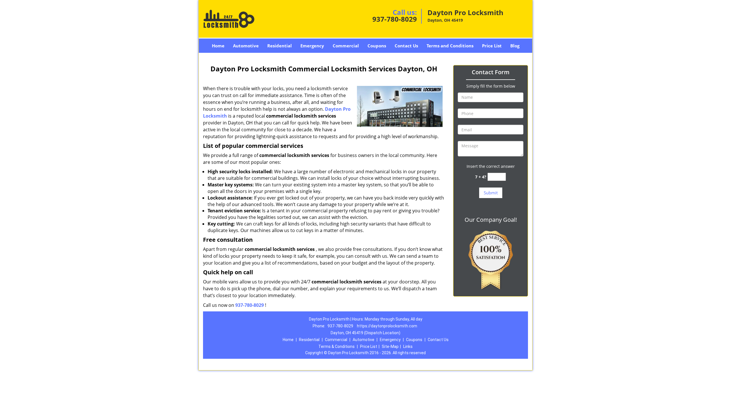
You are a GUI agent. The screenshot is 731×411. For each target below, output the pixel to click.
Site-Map (390, 346)
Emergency (312, 46)
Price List (492, 46)
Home (218, 46)
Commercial (346, 46)
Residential (279, 46)
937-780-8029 (394, 19)
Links (408, 346)
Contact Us (406, 46)
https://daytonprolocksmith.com (387, 326)
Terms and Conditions (450, 46)
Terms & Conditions (336, 346)
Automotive (246, 46)
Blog (514, 46)
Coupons (376, 46)
